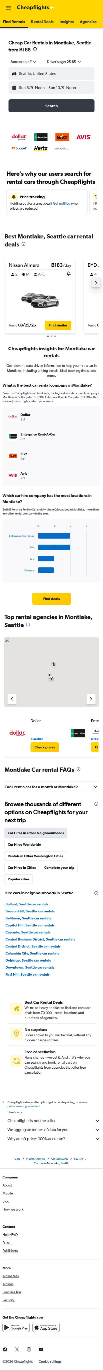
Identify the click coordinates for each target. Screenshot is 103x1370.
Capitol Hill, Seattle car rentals (30, 925)
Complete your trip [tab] (59, 868)
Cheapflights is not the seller (32, 1120)
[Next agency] (91, 699)
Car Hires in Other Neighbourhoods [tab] (36, 833)
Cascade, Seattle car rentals (28, 932)
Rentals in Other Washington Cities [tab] (35, 856)
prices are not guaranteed (24, 1106)
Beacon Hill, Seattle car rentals (30, 911)
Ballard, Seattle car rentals (27, 904)
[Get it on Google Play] (16, 1327)
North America (35, 1158)
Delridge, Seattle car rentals (28, 960)
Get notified (61, 203)
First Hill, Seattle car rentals (28, 974)
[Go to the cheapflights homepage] (35, 7)
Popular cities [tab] (19, 879)
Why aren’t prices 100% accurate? (36, 1138)
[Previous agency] (12, 699)
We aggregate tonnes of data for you (38, 1129)
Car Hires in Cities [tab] (22, 868)
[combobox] (23, 61)
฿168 (25, 49)
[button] (8, 7)
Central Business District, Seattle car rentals (40, 939)
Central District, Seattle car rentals (33, 946)
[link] (51, 599)
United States (59, 1158)
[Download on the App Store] (46, 1327)
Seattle (78, 1158)
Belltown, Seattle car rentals (28, 918)
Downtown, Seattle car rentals (30, 967)
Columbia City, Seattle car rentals (32, 953)
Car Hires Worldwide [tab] (24, 844)
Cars (17, 1158)
